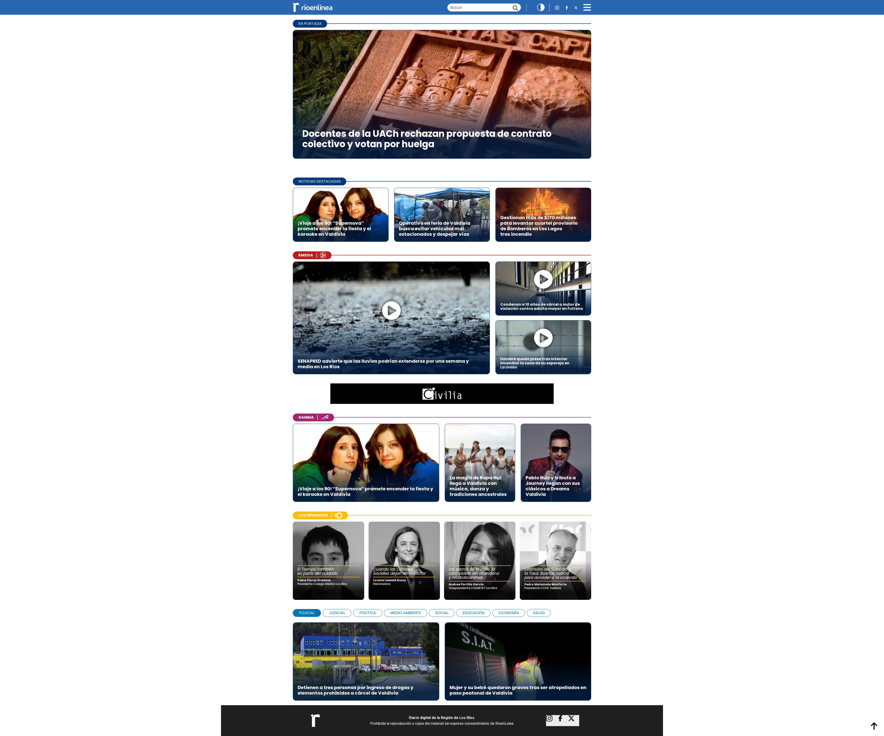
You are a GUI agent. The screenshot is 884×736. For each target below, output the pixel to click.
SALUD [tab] (539, 612)
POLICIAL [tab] (307, 612)
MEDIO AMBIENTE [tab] (405, 612)
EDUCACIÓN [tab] (473, 612)
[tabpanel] (442, 659)
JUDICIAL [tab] (337, 612)
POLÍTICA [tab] (367, 612)
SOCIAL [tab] (441, 612)
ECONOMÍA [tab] (509, 612)
